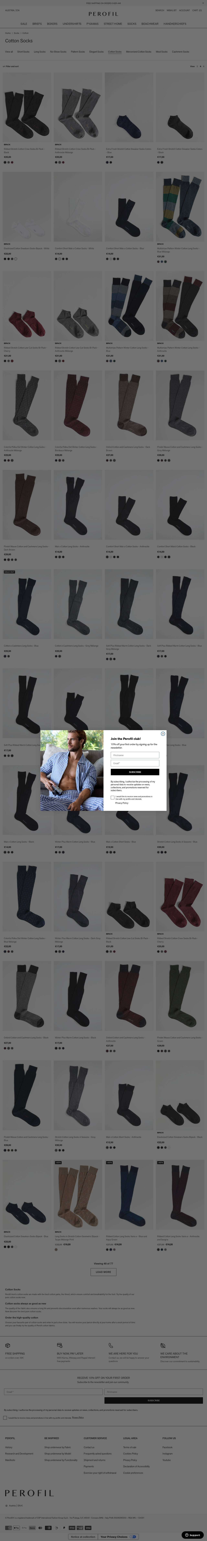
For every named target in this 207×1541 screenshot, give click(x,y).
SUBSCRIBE (135, 772)
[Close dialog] (163, 734)
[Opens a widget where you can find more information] (192, 1535)
